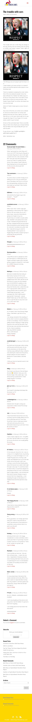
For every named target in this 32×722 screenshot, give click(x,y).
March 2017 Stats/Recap (17, 663)
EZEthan (9, 192)
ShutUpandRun (11, 252)
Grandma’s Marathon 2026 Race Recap (13, 643)
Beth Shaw (6, 663)
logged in (12, 622)
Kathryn (9, 271)
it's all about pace (12, 489)
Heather (9, 434)
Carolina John (6, 665)
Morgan (9, 242)
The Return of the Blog (9, 656)
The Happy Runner (12, 501)
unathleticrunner (12, 204)
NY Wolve (10, 449)
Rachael (9, 551)
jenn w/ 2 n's (11, 386)
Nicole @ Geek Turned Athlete (15, 147)
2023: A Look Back (8, 646)
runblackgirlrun (11, 399)
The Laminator (11, 173)
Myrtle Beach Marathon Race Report (18, 672)
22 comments (13, 14)
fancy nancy (10, 514)
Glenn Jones (10, 572)
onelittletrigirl (11, 341)
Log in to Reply (11, 168)
